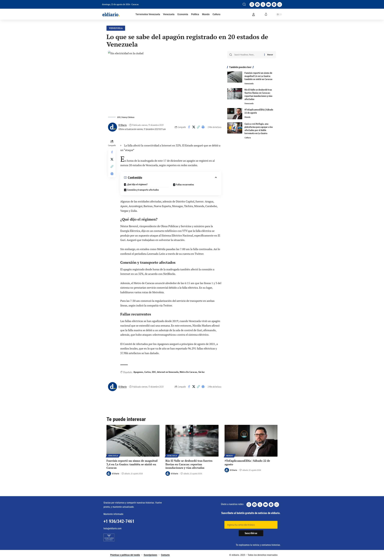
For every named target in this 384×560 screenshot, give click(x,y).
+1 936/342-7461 (119, 521)
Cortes (147, 372)
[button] (244, 4)
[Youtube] (268, 4)
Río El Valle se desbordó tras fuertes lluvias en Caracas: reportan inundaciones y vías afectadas (188, 464)
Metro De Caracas (188, 372)
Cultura (247, 137)
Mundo (247, 117)
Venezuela (116, 28)
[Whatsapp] (279, 4)
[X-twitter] (263, 4)
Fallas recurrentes (185, 184)
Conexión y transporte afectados (143, 190)
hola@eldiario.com (113, 528)
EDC (154, 372)
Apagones (138, 372)
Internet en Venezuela (167, 372)
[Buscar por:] (248, 54)
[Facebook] (257, 4)
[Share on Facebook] (189, 127)
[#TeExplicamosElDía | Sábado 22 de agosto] (234, 113)
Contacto (165, 555)
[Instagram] (251, 4)
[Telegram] (274, 4)
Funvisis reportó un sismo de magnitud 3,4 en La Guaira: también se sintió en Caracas (258, 76)
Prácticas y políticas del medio (125, 555)
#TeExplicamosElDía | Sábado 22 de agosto (247, 462)
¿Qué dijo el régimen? (137, 184)
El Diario (122, 125)
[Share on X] (194, 127)
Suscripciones (150, 555)
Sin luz (201, 372)
